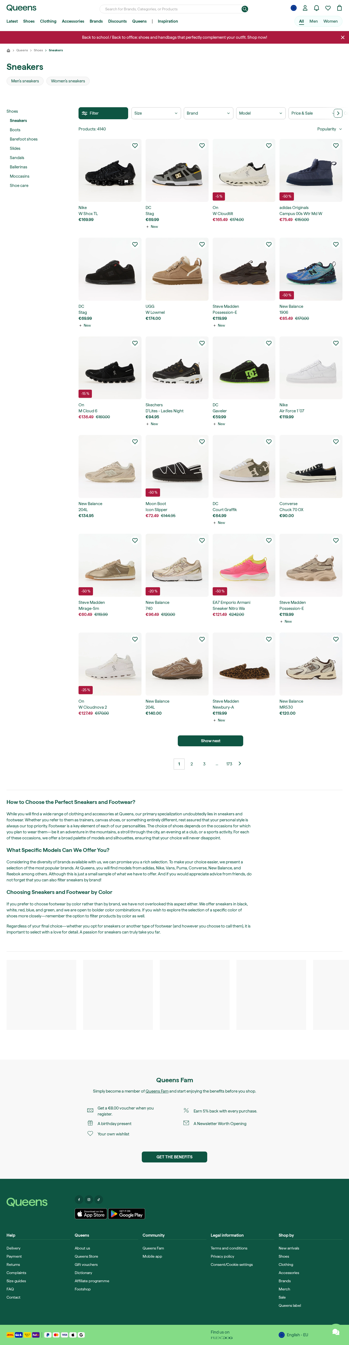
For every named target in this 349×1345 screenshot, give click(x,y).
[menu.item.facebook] (79, 1199)
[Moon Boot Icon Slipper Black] (177, 466)
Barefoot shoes (24, 139)
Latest (12, 21)
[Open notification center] (317, 8)
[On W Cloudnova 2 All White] (110, 664)
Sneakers (18, 120)
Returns (13, 1264)
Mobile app (152, 1256)
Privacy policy (222, 1256)
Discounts (117, 21)
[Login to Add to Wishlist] (135, 145)
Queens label (290, 1305)
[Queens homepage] (21, 8)
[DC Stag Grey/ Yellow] (177, 170)
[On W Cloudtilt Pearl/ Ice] (244, 170)
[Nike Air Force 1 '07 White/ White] (310, 367)
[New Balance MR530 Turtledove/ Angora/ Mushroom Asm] (310, 664)
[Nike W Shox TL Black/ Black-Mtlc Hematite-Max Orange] (110, 170)
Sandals (17, 157)
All (301, 21)
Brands (96, 21)
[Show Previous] (241, 764)
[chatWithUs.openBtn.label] (336, 1332)
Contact (13, 1297)
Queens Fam (157, 1091)
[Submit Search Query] (245, 9)
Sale (282, 1297)
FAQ (10, 1289)
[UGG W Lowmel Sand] (177, 269)
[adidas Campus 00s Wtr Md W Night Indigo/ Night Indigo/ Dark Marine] (310, 170)
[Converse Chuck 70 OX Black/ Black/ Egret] (310, 466)
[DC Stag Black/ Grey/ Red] (110, 269)
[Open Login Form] (305, 8)
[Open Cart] (339, 8)
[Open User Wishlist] (328, 8)
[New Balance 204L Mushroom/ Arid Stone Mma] (177, 664)
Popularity (326, 129)
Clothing (48, 21)
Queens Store (86, 1256)
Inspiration (168, 21)
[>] (338, 113)
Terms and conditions (229, 1248)
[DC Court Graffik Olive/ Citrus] (244, 466)
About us (82, 1248)
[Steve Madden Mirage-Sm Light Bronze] (110, 565)
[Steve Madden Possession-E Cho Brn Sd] (244, 269)
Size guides (16, 1281)
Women (330, 21)
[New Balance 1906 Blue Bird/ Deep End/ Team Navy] (310, 269)
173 (229, 764)
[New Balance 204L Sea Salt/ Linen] (110, 466)
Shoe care (19, 185)
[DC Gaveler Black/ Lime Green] (244, 367)
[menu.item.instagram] (89, 1199)
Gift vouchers (86, 1264)
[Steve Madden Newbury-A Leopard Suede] (244, 664)
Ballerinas (18, 167)
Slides (15, 148)
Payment (14, 1256)
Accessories (73, 21)
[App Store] (91, 1213)
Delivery (13, 1248)
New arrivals (289, 1248)
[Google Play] (126, 1213)
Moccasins (19, 176)
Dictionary (83, 1273)
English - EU (297, 1334)
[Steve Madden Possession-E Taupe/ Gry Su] (310, 565)
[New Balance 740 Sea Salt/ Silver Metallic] (177, 565)
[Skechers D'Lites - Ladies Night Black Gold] (177, 367)
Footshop (83, 1289)
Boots (15, 129)
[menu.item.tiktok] (98, 1199)
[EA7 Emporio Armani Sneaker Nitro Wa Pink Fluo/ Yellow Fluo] (244, 565)
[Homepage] (38, 1202)
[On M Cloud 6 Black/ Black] (110, 367)
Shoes (29, 21)
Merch (284, 1289)
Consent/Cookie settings (232, 1264)
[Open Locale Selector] (294, 8)
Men (313, 21)
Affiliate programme (92, 1281)
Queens (139, 21)
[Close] (342, 37)
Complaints (16, 1273)
